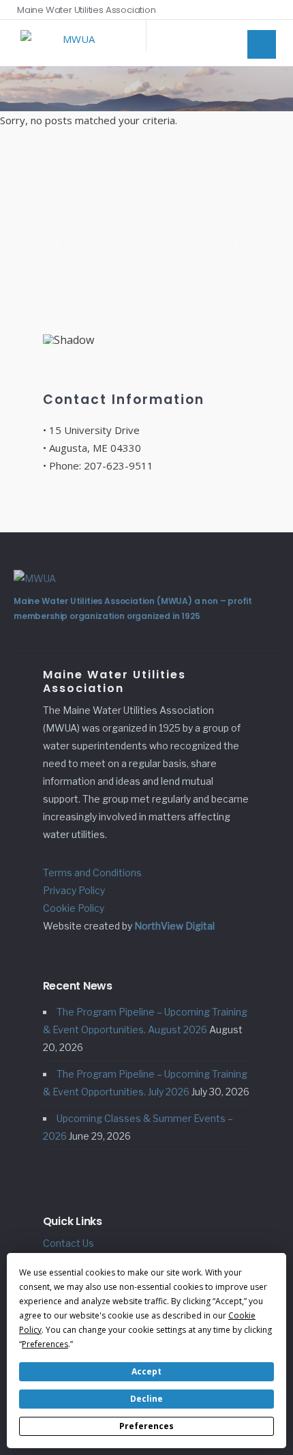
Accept (146, 1371)
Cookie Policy (73, 908)
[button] (58, 245)
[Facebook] (253, 9)
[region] (147, 250)
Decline (146, 1398)
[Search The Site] (272, 9)
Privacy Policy (74, 890)
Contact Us (68, 1243)
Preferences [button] (45, 1344)
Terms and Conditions (92, 872)
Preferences (146, 1426)
